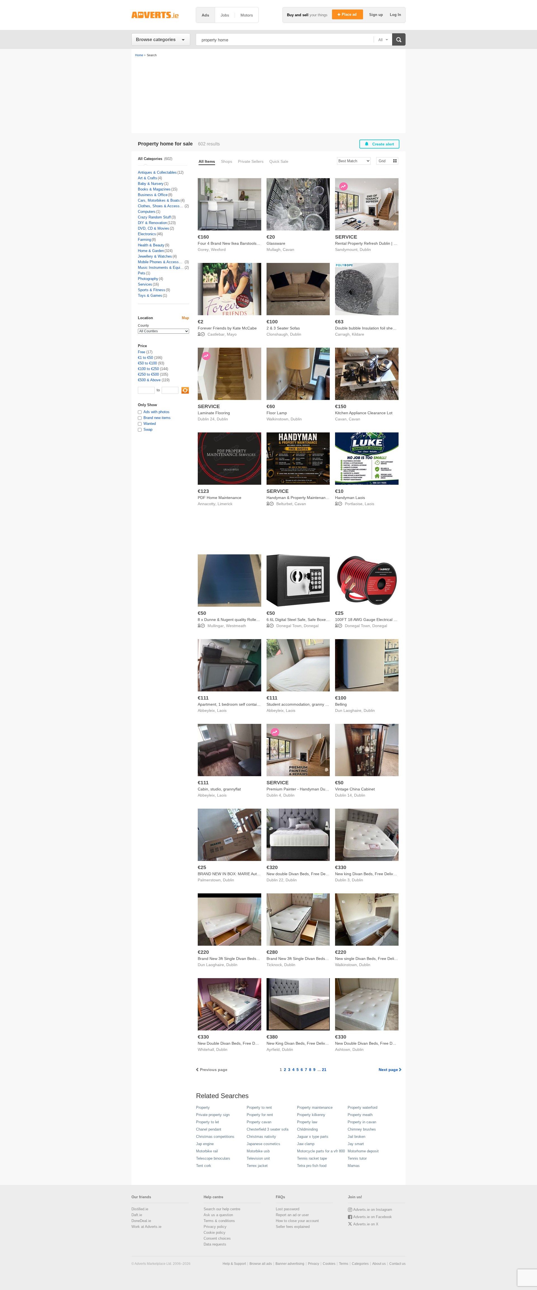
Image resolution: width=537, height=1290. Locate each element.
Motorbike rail (207, 1151)
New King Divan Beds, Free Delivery (299, 1043)
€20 (271, 237)
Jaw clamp (305, 1144)
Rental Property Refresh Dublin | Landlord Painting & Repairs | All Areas (398, 243)
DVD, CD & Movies (153, 228)
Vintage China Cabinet (355, 789)
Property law (307, 1122)
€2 (200, 321)
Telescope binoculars (213, 1158)
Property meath (360, 1115)
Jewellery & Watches (155, 256)
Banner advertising (289, 1264)
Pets (141, 273)
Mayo (232, 334)
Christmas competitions (215, 1136)
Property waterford (362, 1107)
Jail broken (356, 1136)
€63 (339, 321)
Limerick (225, 504)
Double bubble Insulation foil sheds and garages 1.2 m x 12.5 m (391, 328)
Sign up (376, 15)
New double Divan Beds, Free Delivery (301, 874)
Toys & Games (150, 295)
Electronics (147, 234)
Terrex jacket (257, 1166)
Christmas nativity (261, 1136)
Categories (360, 1264)
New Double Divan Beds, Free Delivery (232, 1043)
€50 (202, 613)
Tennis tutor (357, 1158)
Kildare (358, 334)
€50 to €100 (147, 363)
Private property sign (213, 1115)
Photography (148, 279)
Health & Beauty (151, 245)
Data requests (215, 1244)
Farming (144, 239)
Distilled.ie (139, 1209)
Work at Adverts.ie (146, 1227)
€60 (271, 406)
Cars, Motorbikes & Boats (159, 200)
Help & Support (234, 1264)
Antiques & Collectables (157, 172)
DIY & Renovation (152, 223)
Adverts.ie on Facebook (372, 1217)
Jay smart (356, 1144)
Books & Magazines (154, 189)
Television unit (258, 1158)
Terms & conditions (219, 1221)
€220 (203, 952)
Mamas (354, 1166)
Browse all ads (260, 1264)
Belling (341, 704)
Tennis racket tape (312, 1158)
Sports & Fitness (151, 290)
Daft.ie (136, 1215)
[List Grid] (385, 161)
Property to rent (259, 1107)
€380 (272, 1037)
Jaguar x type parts (312, 1136)
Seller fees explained (293, 1227)
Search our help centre (222, 1209)
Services (145, 284)
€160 (203, 237)
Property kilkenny (311, 1115)
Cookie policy (214, 1232)
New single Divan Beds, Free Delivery (368, 958)
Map (185, 318)
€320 (272, 867)
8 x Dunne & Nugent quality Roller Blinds (233, 619)
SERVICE (346, 237)
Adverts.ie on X (365, 1224)
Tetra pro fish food (311, 1166)
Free (141, 352)
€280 (272, 952)
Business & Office (153, 195)
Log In (395, 15)
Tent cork (203, 1166)
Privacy (313, 1264)
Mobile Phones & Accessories (161, 262)
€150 (340, 406)
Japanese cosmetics (263, 1144)
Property (203, 1107)
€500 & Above (149, 380)
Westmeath (236, 625)
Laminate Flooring (214, 413)
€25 (339, 613)
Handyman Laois (350, 497)
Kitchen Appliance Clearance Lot (363, 413)
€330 (340, 867)
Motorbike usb (258, 1151)
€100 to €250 (148, 369)
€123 (203, 491)
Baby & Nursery (151, 184)
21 (324, 1069)
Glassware (276, 243)
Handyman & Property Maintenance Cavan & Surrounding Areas (323, 497)
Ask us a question (218, 1215)
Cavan (288, 249)
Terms (343, 1264)
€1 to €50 (145, 358)
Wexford (218, 249)
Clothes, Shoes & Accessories (161, 206)
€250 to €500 (148, 374)
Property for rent (260, 1115)
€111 (203, 698)
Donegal (311, 625)
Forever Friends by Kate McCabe (227, 328)
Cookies (329, 1264)
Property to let (207, 1122)
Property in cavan (362, 1122)
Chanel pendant (208, 1129)
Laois (369, 504)
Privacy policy (215, 1227)
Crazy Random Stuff (154, 217)
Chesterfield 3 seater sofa (267, 1129)
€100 (272, 321)
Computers (147, 211)
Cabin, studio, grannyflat (219, 789)
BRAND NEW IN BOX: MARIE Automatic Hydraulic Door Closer (253, 874)
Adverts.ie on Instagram (372, 1209)
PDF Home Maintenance (219, 497)
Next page (388, 1069)
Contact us (397, 1264)
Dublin (365, 249)
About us (379, 1264)
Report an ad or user (292, 1215)
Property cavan (259, 1122)
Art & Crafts (147, 178)
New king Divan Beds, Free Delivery (367, 874)
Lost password (287, 1209)
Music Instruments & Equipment (161, 267)
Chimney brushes (362, 1129)
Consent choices (217, 1238)
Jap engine (205, 1144)
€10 (339, 491)
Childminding (307, 1129)
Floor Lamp (277, 413)
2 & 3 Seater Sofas (283, 328)
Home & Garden (151, 251)
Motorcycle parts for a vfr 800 (321, 1151)
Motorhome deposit (363, 1151)
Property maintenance (315, 1107)
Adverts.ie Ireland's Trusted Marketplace (160, 15)
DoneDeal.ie (141, 1221)
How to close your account (297, 1221)
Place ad (350, 14)
